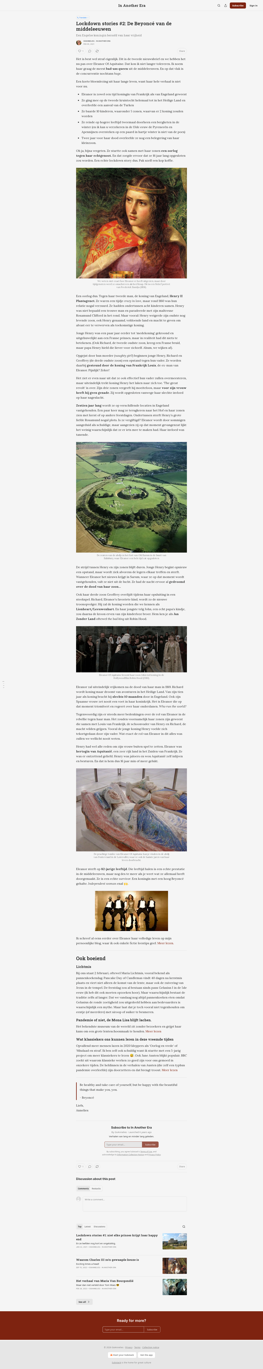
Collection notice (150, 1347)
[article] (131, 1243)
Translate (82, 17)
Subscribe (238, 5)
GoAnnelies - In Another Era (96, 41)
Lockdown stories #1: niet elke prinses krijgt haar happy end (117, 1237)
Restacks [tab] (96, 1188)
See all (82, 1301)
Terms (137, 1347)
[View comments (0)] (90, 51)
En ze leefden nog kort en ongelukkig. (96, 1243)
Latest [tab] (87, 1226)
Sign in (254, 5)
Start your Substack (123, 1354)
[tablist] (89, 1189)
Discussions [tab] (99, 1226)
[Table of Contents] (3, 684)
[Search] (219, 5)
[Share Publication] (226, 5)
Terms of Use (146, 1151)
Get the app (146, 1354)
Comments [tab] (83, 1188)
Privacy (128, 1347)
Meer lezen (153, 1031)
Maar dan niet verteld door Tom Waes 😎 (97, 1284)
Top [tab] (79, 1226)
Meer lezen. (165, 943)
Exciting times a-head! (87, 1263)
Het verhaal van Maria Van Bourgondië (104, 1281)
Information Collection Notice (130, 1154)
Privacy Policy (154, 1154)
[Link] (71, 958)
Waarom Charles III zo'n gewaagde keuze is (107, 1260)
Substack (116, 1362)
